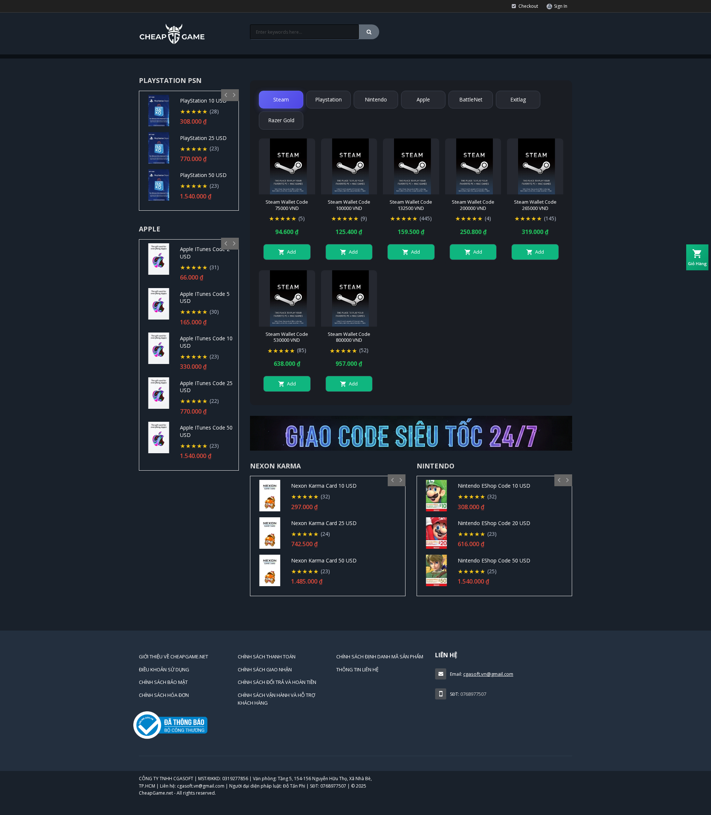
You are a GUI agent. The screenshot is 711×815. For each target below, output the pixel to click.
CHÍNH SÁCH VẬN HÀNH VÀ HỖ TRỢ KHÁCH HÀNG (276, 699)
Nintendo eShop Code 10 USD (494, 485)
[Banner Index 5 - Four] (411, 433)
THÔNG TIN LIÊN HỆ (357, 669)
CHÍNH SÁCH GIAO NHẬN (265, 669)
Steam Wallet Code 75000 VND (287, 205)
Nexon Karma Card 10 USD (324, 485)
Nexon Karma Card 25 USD (324, 523)
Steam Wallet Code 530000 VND (287, 337)
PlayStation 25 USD (203, 137)
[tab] (281, 99)
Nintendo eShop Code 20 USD (494, 523)
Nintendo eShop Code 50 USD (494, 560)
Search (369, 31)
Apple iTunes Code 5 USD (205, 297)
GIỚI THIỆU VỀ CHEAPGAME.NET (173, 656)
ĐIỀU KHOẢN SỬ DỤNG (164, 669)
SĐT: (454, 694)
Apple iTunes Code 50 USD (206, 431)
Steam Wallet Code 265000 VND (535, 205)
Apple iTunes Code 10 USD (206, 342)
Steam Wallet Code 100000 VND (349, 205)
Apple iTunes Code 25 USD (206, 387)
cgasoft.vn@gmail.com (488, 674)
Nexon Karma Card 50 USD (324, 560)
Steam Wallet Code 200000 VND (473, 205)
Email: (456, 674)
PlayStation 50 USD (203, 174)
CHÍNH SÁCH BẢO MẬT (163, 682)
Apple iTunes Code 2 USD (205, 252)
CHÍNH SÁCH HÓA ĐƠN (164, 695)
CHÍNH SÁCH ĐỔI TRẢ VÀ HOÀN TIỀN (277, 682)
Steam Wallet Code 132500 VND (411, 205)
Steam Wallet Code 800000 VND (349, 337)
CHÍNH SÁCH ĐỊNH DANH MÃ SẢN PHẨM (379, 656)
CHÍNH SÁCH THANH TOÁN (267, 656)
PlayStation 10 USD (203, 100)
